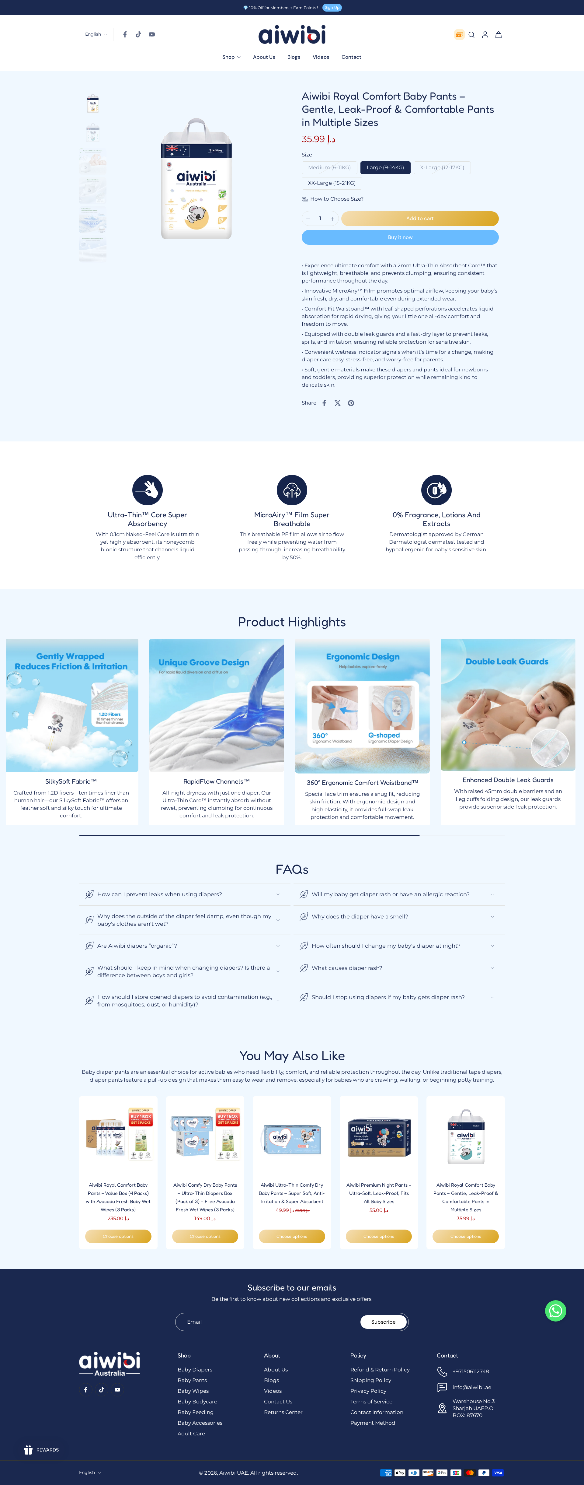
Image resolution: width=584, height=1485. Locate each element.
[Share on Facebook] (324, 403)
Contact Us (278, 1402)
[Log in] (485, 34)
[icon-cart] (498, 34)
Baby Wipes (193, 1391)
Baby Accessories (200, 1423)
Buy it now (400, 237)
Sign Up (332, 7)
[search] (471, 34)
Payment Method (372, 1423)
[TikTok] (138, 34)
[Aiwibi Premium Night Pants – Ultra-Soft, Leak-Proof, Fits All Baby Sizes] (379, 1135)
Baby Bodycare (197, 1402)
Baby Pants (192, 1380)
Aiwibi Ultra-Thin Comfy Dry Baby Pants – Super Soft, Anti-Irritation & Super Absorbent (292, 1193)
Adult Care (191, 1434)
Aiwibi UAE (233, 1473)
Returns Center (283, 1412)
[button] (420, 218)
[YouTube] (151, 34)
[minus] (308, 219)
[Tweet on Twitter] (337, 403)
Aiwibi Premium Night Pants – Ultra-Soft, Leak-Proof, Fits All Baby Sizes (379, 1193)
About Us (276, 1370)
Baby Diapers (195, 1370)
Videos (273, 1391)
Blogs (271, 1380)
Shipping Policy (370, 1380)
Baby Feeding (196, 1412)
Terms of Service (371, 1402)
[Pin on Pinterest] (351, 403)
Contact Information (376, 1412)
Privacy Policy (368, 1391)
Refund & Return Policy (380, 1370)
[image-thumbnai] (92, 103)
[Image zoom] (195, 176)
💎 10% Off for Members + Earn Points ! (280, 7)
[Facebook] (125, 34)
